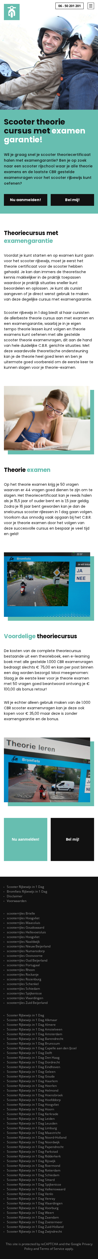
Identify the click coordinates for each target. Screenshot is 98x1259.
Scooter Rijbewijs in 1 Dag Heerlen (32, 1086)
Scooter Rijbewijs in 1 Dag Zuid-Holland (35, 1227)
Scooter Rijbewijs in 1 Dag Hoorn (30, 1109)
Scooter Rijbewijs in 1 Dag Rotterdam (33, 1170)
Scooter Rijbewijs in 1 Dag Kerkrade (32, 1114)
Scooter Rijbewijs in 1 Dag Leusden (32, 1123)
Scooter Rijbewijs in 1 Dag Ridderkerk (34, 1156)
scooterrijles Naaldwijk (23, 941)
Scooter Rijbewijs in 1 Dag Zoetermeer (34, 1222)
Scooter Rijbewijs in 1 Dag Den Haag (33, 1057)
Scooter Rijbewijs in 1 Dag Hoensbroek (35, 1095)
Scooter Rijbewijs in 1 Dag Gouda (31, 1076)
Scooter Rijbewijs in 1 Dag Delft (29, 1053)
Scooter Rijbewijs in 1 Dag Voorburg (33, 1208)
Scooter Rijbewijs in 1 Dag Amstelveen (34, 1029)
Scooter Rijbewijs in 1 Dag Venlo (30, 1194)
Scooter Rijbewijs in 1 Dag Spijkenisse (34, 1184)
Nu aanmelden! (25, 199)
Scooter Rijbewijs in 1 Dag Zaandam (33, 1217)
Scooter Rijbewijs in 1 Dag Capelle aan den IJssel (42, 1048)
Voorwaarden (16, 901)
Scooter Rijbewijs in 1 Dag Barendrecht (35, 1039)
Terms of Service (52, 1248)
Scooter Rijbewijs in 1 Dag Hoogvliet (33, 1104)
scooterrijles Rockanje (23, 974)
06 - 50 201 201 (69, 5)
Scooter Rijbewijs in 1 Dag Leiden (31, 1118)
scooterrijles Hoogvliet (23, 918)
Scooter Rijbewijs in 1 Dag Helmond (32, 1090)
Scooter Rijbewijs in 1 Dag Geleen (31, 1071)
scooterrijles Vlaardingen (25, 998)
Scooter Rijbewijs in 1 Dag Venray (31, 1198)
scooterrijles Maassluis (23, 923)
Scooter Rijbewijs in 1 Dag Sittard (31, 1180)
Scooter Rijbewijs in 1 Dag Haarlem (32, 1081)
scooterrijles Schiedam (23, 988)
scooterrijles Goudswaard (25, 927)
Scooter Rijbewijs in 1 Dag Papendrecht (35, 1147)
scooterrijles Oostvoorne (25, 955)
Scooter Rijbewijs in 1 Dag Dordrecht (33, 1062)
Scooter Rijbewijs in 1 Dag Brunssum (33, 1043)
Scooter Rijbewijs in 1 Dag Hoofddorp (34, 1100)
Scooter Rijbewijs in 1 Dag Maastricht (34, 1133)
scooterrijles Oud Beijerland (27, 960)
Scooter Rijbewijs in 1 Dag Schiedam (33, 1175)
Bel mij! (72, 199)
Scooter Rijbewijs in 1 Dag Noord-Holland (36, 1137)
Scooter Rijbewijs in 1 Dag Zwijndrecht (34, 1231)
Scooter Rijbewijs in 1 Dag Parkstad (32, 1151)
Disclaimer (14, 896)
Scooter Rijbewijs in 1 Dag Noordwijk (33, 1142)
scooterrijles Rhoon (21, 970)
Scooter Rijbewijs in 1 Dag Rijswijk (31, 1161)
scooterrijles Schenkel (23, 984)
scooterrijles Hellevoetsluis (26, 932)
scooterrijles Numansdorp (26, 951)
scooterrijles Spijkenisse (24, 993)
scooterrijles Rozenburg (24, 979)
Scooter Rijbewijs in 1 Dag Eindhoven (33, 1067)
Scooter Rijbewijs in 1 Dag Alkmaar (32, 1020)
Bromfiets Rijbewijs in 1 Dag (27, 891)
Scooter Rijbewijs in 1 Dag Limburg (32, 1128)
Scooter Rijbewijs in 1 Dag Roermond (33, 1165)
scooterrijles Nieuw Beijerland (28, 946)
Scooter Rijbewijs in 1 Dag (25, 887)
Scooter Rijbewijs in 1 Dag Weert (30, 1212)
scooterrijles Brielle (21, 913)
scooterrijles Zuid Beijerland (27, 1002)
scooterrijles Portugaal (23, 965)
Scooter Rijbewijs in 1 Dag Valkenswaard (36, 1189)
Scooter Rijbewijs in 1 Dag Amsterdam (34, 1034)
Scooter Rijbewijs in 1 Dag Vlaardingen (34, 1203)
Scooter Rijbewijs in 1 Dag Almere (31, 1024)
